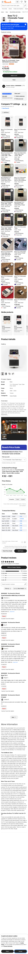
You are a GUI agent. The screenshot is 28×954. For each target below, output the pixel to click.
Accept (20, 951)
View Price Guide (7, 551)
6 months (11, 499)
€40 (21, 523)
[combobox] (12, 459)
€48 (21, 521)
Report (4, 616)
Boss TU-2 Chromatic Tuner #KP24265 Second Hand (10, 61)
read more (12, 611)
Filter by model (5, 456)
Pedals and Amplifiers (18, 8)
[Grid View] (23, 104)
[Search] (25, 5)
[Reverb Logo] (7, 2)
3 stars (3, 575)
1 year (17, 499)
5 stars (3, 571)
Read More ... (4, 414)
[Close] (25, 24)
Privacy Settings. (8, 946)
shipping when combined (10, 71)
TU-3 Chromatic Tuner (18, 328)
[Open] (24, 459)
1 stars (3, 580)
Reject (7, 951)
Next (13, 717)
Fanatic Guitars (10, 85)
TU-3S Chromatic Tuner (6, 328)
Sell (17, 1)
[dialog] (14, 944)
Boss (11, 381)
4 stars (3, 573)
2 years (23, 499)
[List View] (25, 104)
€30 (21, 516)
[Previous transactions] (22, 542)
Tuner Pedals (13, 396)
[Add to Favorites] (10, 20)
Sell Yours (20, 551)
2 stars (3, 577)
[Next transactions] (25, 542)
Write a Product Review (13, 567)
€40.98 (22, 518)
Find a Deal (4, 8)
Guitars (10, 8)
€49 (21, 525)
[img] (18, 85)
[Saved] (22, 2)
